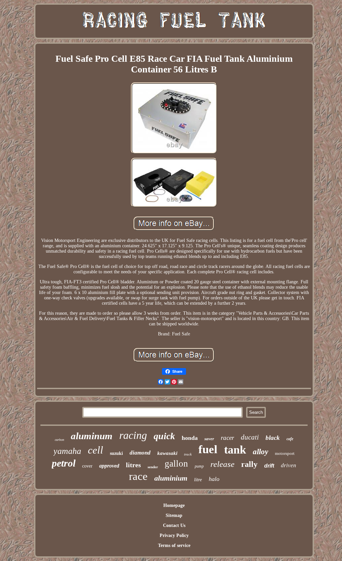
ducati (250, 437)
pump (199, 466)
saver (209, 438)
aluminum (92, 436)
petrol (63, 463)
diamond (140, 453)
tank (235, 450)
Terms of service (174, 545)
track (188, 454)
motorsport (285, 453)
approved (109, 466)
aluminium (170, 478)
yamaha (67, 451)
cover (87, 466)
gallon (176, 464)
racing (133, 435)
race (138, 476)
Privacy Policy (174, 535)
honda (190, 438)
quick (164, 436)
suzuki (116, 453)
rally (249, 464)
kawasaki (167, 453)
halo (214, 479)
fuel (207, 449)
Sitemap (174, 515)
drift (269, 466)
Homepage (174, 505)
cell (95, 450)
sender (153, 467)
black (273, 437)
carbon (59, 440)
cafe (290, 439)
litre (198, 479)
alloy (260, 452)
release (222, 464)
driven (288, 465)
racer (227, 437)
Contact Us (174, 525)
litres (133, 465)
